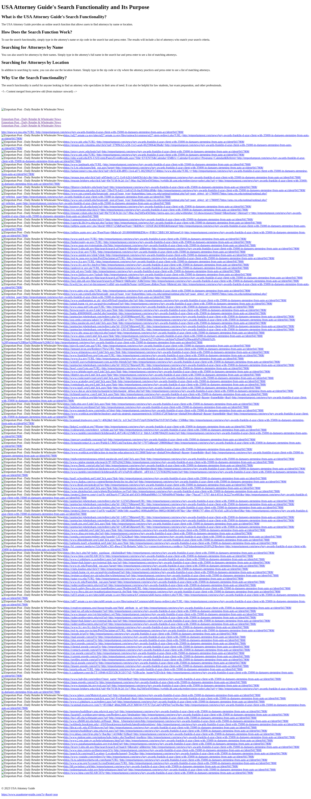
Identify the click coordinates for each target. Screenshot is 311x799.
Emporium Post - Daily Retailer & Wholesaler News (31, 119)
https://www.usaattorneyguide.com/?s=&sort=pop (29, 794)
